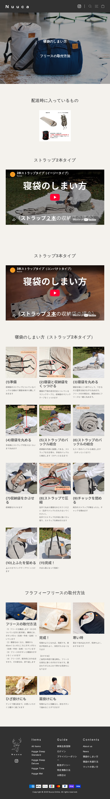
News (86, 751)
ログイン (61, 751)
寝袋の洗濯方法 (90, 761)
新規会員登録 (63, 746)
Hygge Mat (37, 773)
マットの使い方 (90, 767)
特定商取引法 (63, 770)
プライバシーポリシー (67, 758)
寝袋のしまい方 (90, 756)
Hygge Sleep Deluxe (38, 762)
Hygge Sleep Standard (38, 753)
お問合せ (61, 775)
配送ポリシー (63, 765)
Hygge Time (38, 768)
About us (87, 746)
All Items (36, 746)
